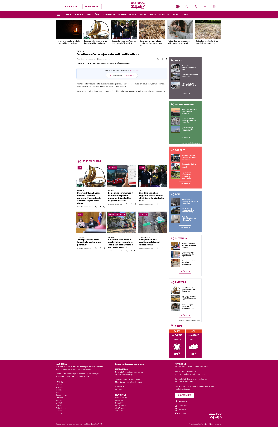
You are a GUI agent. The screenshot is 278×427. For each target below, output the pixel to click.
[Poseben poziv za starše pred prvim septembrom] (175, 254)
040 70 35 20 (200, 374)
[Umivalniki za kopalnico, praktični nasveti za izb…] (175, 219)
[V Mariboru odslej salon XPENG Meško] (175, 85)
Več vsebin (185, 94)
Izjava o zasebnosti (215, 424)
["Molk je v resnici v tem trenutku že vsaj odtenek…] (175, 246)
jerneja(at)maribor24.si (184, 382)
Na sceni (132, 14)
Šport (97, 14)
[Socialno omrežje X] (95, 207)
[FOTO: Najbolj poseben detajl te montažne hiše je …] (175, 210)
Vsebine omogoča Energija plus (190, 143)
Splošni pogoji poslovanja (198, 424)
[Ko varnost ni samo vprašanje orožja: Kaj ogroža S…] (175, 121)
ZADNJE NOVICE (70, 6)
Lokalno (68, 14)
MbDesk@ (119, 389)
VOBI (100, 424)
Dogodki (185, 14)
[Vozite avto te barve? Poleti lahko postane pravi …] (175, 298)
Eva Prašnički (120, 405)
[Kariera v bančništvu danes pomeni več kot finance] (175, 166)
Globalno (122, 14)
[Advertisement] (121, 124)
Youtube (182, 413)
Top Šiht (175, 14)
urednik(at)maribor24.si (124, 375)
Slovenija (79, 14)
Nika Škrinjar (120, 403)
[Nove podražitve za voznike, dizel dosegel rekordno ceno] (152, 222)
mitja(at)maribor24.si (134, 382)
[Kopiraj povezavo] (104, 207)
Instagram (183, 409)
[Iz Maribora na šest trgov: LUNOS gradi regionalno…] (175, 158)
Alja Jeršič (119, 411)
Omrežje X (183, 405)
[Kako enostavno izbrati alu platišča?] (175, 77)
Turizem (152, 14)
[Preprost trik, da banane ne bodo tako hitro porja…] (175, 290)
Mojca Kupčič (120, 400)
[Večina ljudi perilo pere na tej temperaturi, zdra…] (175, 307)
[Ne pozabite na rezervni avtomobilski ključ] (175, 68)
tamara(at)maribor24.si (184, 374)
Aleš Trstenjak (120, 408)
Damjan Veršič (121, 398)
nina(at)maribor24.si (182, 389)
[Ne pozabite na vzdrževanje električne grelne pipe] (175, 202)
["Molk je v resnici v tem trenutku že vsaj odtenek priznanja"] (91, 222)
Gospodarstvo (109, 14)
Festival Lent (164, 14)
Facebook (183, 402)
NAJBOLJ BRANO (92, 6)
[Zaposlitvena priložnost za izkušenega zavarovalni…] (175, 175)
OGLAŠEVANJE (184, 395)
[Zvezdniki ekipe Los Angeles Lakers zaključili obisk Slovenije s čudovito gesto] (152, 176)
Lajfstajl (143, 14)
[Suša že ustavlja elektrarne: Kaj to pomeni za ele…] (175, 129)
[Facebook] (100, 207)
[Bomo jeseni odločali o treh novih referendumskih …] (175, 263)
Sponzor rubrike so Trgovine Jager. (189, 320)
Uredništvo (119, 387)
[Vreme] (178, 6)
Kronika (89, 14)
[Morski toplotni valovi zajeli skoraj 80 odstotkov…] (175, 112)
